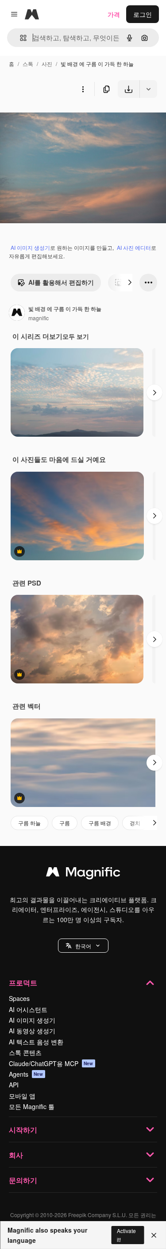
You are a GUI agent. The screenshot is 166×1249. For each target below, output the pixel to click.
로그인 (142, 14)
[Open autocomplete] (20, 38)
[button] (83, 946)
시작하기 (23, 1130)
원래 (51, 118)
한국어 (83, 946)
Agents (26, 1074)
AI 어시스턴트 (28, 1009)
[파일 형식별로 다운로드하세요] (148, 89)
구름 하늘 (29, 822)
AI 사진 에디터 (134, 247)
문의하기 (23, 1180)
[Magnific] (83, 874)
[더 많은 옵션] (83, 89)
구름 (64, 822)
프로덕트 (23, 982)
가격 (114, 14)
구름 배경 (100, 822)
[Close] (153, 1235)
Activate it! (126, 1235)
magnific (38, 318)
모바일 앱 (22, 1095)
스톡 (28, 63)
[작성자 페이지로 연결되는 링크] (17, 313)
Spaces (19, 998)
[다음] (130, 282)
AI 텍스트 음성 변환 (36, 1041)
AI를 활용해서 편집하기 (61, 282)
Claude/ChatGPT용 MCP (51, 1063)
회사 (16, 1155)
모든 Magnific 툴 (31, 1106)
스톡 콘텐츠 (25, 1052)
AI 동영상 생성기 (32, 1030)
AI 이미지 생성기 (30, 247)
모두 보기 (75, 336)
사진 (47, 63)
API (14, 1084)
